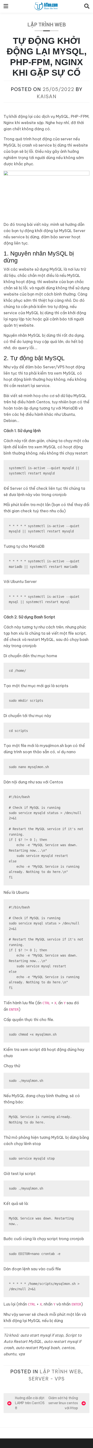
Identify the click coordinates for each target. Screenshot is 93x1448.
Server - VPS (47, 1379)
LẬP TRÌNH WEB (46, 25)
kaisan (47, 96)
